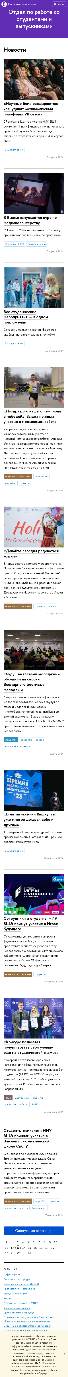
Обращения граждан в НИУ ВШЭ (21, 1303)
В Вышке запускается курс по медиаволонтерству (30, 220)
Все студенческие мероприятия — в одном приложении (26, 317)
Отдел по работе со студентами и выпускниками (34, 19)
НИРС (35, 1104)
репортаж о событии (32, 739)
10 (55, 1242)
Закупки (8, 1298)
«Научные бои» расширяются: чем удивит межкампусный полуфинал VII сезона (31, 109)
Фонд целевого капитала (17, 1307)
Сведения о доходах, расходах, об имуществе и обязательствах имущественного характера (29, 1319)
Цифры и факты (12, 1274)
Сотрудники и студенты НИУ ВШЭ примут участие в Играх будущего (31, 923)
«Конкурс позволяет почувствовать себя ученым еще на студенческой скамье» (31, 1047)
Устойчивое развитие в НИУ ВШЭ (21, 1283)
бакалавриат (39, 1207)
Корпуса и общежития (15, 1293)
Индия (52, 606)
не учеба (10, 483)
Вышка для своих (14, 149)
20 (6, 1253)
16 (35, 1248)
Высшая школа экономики (22, 4)
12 (12, 1248)
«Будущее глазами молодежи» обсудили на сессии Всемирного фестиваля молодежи (32, 681)
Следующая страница (33, 1230)
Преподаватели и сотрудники (19, 1288)
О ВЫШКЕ (10, 1269)
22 (18, 1253)
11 (6, 1248)
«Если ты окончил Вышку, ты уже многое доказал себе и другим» (29, 819)
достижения (41, 476)
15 (29, 1248)
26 (29, 1253)
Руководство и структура (17, 1279)
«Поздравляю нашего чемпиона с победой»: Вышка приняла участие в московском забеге (32, 416)
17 (41, 1248)
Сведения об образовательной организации (27, 1325)
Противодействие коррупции (19, 1312)
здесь (28, 1349)
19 (52, 1248)
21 (12, 1253)
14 (23, 1248)
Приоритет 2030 (14, 244)
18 (46, 1248)
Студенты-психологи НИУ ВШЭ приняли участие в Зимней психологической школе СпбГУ (28, 1138)
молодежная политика (17, 746)
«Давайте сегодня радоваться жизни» (31, 553)
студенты (24, 483)
